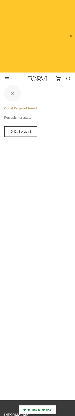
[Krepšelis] (58, 78)
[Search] (68, 78)
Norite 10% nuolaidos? (37, 409)
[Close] (71, 36)
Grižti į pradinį (20, 131)
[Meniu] (6, 78)
